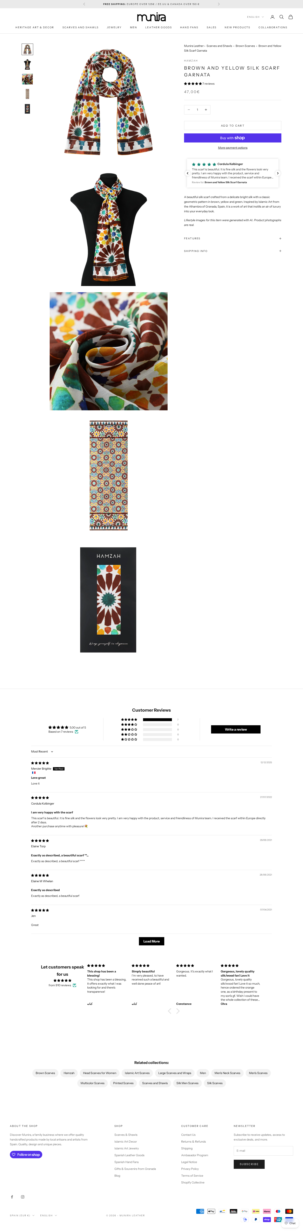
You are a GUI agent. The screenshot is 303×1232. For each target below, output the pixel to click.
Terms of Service (192, 1175)
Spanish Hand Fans (126, 1162)
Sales (212, 27)
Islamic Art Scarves (137, 1073)
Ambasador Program (194, 1155)
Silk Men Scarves (187, 1083)
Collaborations (272, 27)
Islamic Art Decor (125, 1141)
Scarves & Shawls (125, 1135)
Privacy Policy (190, 1169)
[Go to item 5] (27, 109)
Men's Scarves (258, 1073)
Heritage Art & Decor (34, 27)
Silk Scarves (215, 1083)
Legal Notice (189, 1162)
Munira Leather (194, 46)
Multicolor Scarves (93, 1083)
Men (133, 27)
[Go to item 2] (27, 64)
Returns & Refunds (193, 1141)
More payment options (233, 148)
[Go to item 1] (27, 49)
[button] (193, 83)
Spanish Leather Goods (129, 1155)
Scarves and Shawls (80, 27)
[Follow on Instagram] (23, 1197)
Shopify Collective (192, 1182)
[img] (40, 763)
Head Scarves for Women (99, 1073)
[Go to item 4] (27, 94)
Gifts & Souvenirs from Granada (135, 1169)
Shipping (187, 1148)
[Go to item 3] (27, 79)
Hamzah (191, 60)
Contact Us (188, 1135)
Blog (117, 1175)
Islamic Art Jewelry (126, 1148)
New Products (237, 27)
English (253, 16)
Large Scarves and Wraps (174, 1073)
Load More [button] (151, 941)
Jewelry (114, 27)
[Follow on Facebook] (12, 1197)
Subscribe (249, 1164)
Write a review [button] (236, 729)
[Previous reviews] (187, 173)
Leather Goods (158, 27)
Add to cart (232, 125)
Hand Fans (189, 27)
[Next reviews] (278, 173)
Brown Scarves (245, 46)
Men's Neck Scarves (227, 1073)
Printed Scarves (123, 1083)
